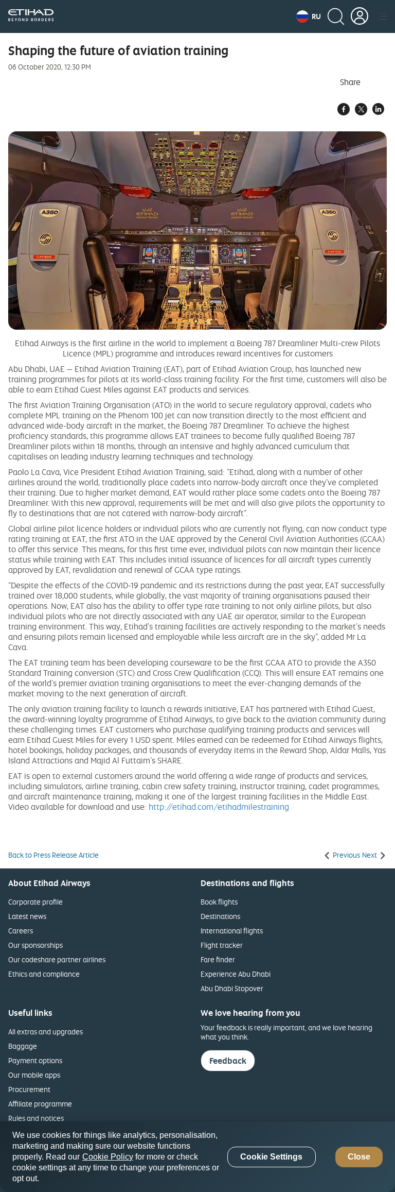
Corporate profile (35, 902)
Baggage (22, 1046)
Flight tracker (222, 945)
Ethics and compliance (44, 974)
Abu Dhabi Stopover (232, 988)
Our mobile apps (34, 1075)
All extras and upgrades (45, 1031)
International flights (232, 930)
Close (359, 1156)
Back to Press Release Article (53, 855)
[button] (308, 16)
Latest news (27, 916)
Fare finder (218, 959)
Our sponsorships (35, 945)
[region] (197, 1156)
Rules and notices (36, 1118)
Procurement (29, 1089)
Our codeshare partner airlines (56, 959)
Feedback (227, 1060)
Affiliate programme (40, 1104)
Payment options (35, 1060)
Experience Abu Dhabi (236, 974)
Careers (20, 930)
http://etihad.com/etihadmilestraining (219, 806)
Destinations (220, 916)
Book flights (219, 902)
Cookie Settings (271, 1156)
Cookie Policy (107, 1156)
